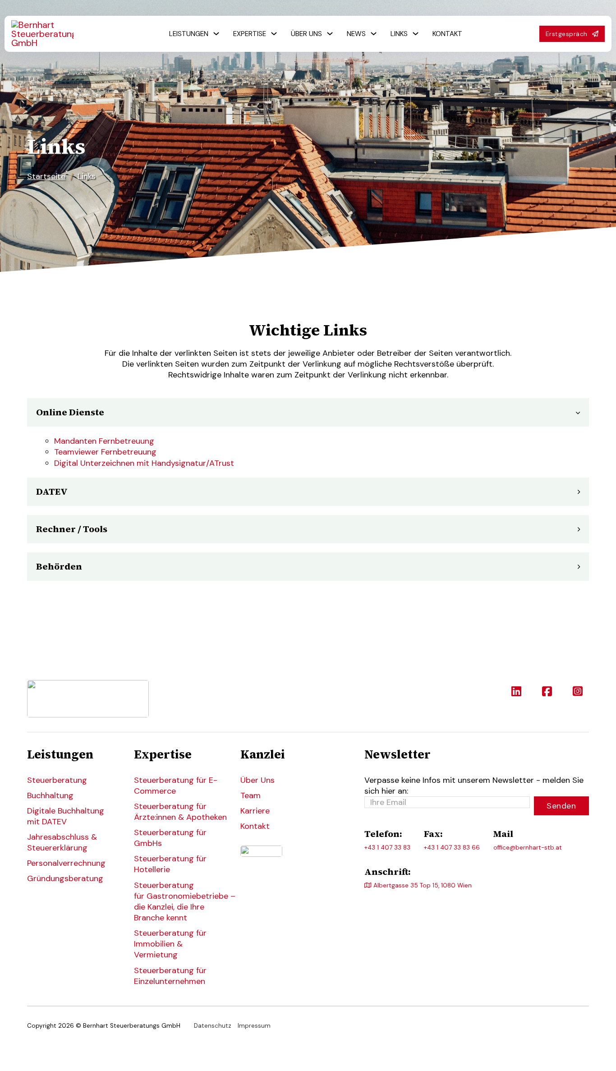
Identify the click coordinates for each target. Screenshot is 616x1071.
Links (399, 33)
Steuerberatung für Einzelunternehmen (170, 976)
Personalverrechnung (66, 863)
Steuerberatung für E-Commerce (175, 785)
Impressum (254, 1026)
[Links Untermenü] (415, 33)
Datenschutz (212, 1026)
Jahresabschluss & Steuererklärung (62, 842)
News (356, 33)
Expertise (249, 33)
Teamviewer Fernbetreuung (105, 451)
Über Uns (306, 33)
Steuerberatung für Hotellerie (170, 864)
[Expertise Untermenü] (274, 33)
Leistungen (188, 33)
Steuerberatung (57, 780)
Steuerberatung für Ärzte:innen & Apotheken (180, 812)
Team (250, 795)
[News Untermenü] (373, 33)
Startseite (46, 176)
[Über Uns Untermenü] (329, 33)
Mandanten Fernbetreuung (104, 441)
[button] (308, 412)
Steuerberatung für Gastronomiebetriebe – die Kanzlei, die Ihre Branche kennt (180, 901)
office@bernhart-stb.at (527, 847)
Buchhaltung (50, 795)
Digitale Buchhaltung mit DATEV (65, 816)
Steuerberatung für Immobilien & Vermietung (170, 944)
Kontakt (447, 33)
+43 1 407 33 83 (387, 847)
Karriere (255, 810)
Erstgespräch (567, 34)
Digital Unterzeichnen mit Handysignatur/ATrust (144, 463)
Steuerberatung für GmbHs (170, 838)
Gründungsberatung (65, 878)
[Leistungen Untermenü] (216, 33)
